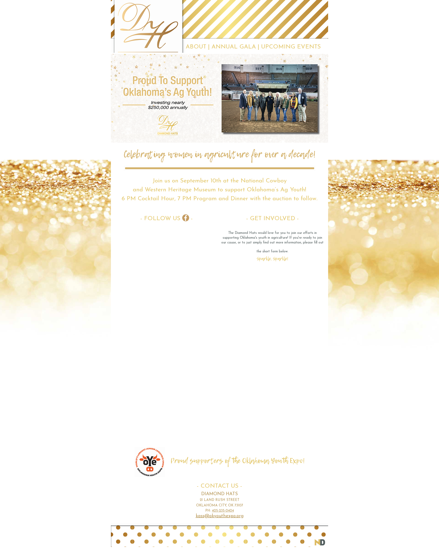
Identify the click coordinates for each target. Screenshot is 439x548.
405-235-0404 (223, 511)
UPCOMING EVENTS (291, 47)
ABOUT (196, 47)
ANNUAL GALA (233, 47)
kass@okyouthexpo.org (220, 516)
